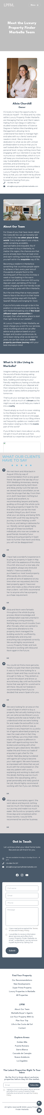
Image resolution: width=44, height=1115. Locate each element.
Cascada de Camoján (22, 1053)
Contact (22, 1028)
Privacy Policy (23, 930)
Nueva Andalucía (22, 1057)
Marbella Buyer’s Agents (22, 1013)
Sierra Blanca (22, 1050)
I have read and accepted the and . (23, 929)
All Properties (22, 995)
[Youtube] (26, 875)
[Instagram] (22, 875)
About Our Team (22, 1009)
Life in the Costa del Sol (22, 1024)
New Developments (22, 984)
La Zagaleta (22, 1061)
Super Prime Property (22, 988)
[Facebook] (17, 875)
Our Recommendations (22, 980)
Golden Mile (22, 1042)
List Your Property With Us (22, 1017)
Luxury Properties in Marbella (22, 992)
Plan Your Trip (22, 1021)
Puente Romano (22, 1046)
